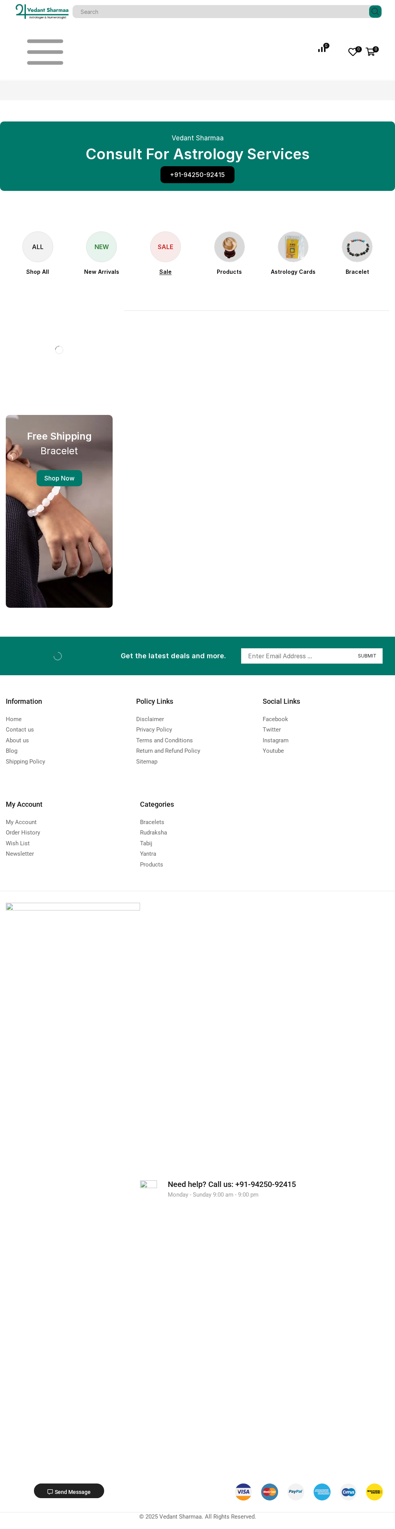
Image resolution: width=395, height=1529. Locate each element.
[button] (197, 174)
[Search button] (375, 11)
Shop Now (59, 478)
